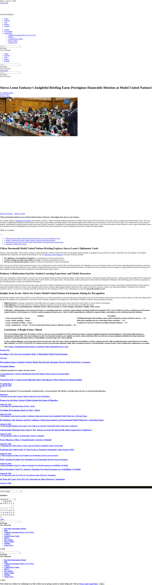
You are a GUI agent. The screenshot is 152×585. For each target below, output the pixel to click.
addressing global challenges (53, 255)
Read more (4, 394)
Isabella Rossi (7, 384)
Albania (3, 376)
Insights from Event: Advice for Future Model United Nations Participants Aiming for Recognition (34, 242)
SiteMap (7, 543)
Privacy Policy (13, 41)
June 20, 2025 (4, 94)
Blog (5, 530)
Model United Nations (47, 347)
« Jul (1, 519)
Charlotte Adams (7, 93)
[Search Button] (20, 46)
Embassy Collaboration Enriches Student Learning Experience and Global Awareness (30, 240)
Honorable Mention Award (30, 347)
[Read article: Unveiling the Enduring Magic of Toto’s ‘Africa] (76, 406)
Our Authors (8, 31)
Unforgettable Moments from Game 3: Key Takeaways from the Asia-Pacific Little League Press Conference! (46, 430)
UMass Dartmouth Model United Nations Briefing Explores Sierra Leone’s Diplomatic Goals (33, 238)
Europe (6, 24)
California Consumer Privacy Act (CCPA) (22, 35)
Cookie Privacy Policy (15, 39)
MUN (57, 347)
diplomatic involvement (23, 221)
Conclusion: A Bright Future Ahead (16, 244)
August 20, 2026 (5, 386)
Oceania (7, 26)
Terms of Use (12, 42)
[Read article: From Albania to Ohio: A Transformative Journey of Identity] (76, 436)
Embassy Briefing (14, 347)
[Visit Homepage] (4, 3)
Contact (6, 29)
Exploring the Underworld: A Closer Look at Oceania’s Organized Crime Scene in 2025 (37, 450)
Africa (6, 19)
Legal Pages (8, 33)
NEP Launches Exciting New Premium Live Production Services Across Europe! (34, 459)
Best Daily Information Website (15, 529)
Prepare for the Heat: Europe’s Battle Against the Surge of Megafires (29, 400)
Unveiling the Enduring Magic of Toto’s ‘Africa (20, 410)
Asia (5, 22)
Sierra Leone (6, 96)
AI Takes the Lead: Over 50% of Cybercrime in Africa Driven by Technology (32, 479)
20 (7, 512)
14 (9, 510)
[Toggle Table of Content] (1, 235)
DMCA (10, 37)
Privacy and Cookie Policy (88, 584)
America (7, 20)
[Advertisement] (37, 8)
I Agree (101, 584)
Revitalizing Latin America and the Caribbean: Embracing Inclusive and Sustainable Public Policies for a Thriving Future (52, 420)
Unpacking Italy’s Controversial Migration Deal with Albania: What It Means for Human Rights (41, 380)
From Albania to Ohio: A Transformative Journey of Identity (26, 440)
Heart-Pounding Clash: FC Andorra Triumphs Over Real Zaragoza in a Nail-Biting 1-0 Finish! (40, 469)
